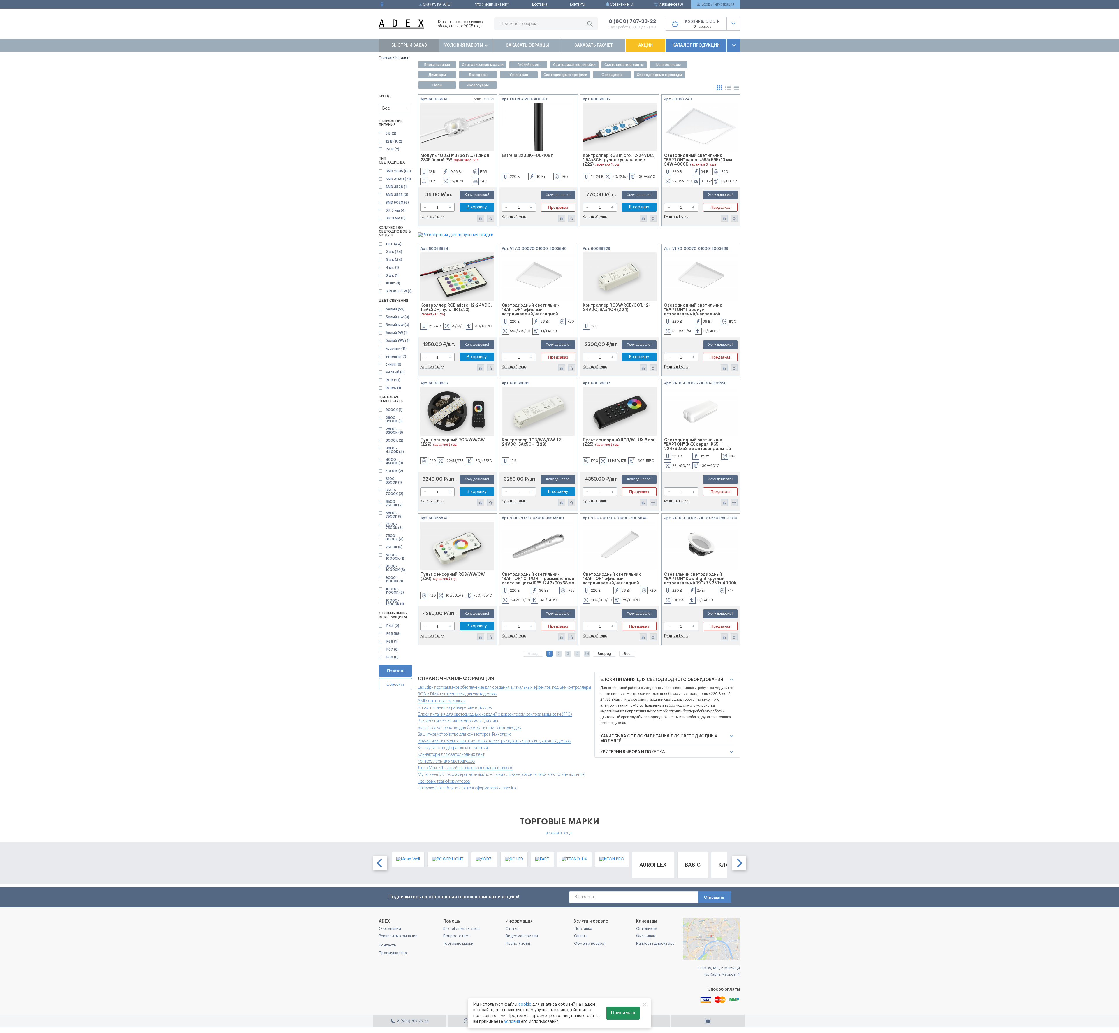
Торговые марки (458, 943)
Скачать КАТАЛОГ (437, 4)
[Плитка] (720, 87)
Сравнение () (621, 4)
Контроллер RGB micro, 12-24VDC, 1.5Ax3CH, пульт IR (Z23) (456, 307)
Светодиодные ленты (624, 64)
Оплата (580, 936)
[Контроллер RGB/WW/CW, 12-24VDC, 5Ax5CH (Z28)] (539, 411)
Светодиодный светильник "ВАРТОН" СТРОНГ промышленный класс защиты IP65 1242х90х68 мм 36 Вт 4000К (538, 581)
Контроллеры (668, 64)
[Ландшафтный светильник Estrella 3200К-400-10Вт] (539, 127)
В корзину (477, 207)
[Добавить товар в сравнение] (480, 218)
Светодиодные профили (565, 75)
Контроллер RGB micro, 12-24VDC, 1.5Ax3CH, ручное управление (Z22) (618, 160)
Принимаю (623, 1013)
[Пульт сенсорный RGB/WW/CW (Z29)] (457, 411)
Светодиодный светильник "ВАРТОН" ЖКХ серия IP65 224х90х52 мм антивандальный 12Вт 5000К (697, 446)
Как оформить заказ (462, 928)
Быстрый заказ (409, 45)
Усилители (519, 75)
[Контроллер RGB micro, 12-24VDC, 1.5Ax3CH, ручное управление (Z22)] (620, 127)
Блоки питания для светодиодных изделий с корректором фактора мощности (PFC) (495, 714)
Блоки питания (437, 64)
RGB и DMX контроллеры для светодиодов (457, 694)
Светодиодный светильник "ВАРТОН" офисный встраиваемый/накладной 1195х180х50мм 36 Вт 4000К (612, 581)
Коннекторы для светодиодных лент (451, 755)
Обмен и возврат (590, 943)
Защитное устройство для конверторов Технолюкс (464, 734)
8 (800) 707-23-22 (632, 21)
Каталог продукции (696, 45)
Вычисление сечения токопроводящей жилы (459, 721)
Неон (437, 85)
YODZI (489, 99)
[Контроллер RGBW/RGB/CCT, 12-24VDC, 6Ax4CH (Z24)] (620, 276)
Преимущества (393, 953)
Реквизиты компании (398, 936)
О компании (390, 928)
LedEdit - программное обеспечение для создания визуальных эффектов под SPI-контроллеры (504, 688)
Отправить (714, 897)
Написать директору (655, 943)
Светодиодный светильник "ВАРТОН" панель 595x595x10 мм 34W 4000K (698, 160)
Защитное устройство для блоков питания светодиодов (469, 728)
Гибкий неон (528, 64)
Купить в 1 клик (432, 216)
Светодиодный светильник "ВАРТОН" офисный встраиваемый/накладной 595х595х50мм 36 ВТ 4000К (531, 312)
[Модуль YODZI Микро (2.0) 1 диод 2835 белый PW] (457, 127)
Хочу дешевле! (477, 195)
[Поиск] (590, 23)
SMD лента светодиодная (441, 701)
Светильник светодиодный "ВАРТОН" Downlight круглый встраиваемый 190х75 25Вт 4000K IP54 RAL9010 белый (700, 581)
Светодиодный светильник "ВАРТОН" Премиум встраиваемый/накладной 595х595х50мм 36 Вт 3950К (693, 312)
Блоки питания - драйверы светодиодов (455, 708)
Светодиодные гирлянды (659, 75)
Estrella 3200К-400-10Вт (527, 156)
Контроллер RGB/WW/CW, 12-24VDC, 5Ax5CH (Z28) (532, 442)
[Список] (728, 87)
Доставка (539, 4)
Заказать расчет (593, 45)
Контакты (577, 4)
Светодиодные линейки (574, 64)
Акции (645, 45)
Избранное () (670, 4)
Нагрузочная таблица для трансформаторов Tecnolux (467, 788)
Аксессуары (478, 85)
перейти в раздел (559, 833)
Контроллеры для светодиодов (446, 761)
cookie (524, 1004)
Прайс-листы (518, 943)
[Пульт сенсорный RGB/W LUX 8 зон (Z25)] (620, 411)
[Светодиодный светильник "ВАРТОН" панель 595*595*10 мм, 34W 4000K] (701, 127)
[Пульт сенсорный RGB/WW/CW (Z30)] (457, 546)
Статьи (512, 928)
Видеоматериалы (522, 936)
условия (512, 1022)
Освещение (612, 75)
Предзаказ (558, 207)
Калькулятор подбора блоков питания (453, 748)
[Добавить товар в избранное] (490, 218)
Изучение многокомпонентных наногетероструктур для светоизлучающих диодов (494, 741)
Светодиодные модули (483, 64)
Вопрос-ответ (456, 936)
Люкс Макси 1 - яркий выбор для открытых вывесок (465, 768)
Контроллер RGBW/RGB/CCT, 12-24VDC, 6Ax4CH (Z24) (616, 307)
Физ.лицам (646, 936)
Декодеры (478, 75)
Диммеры (437, 75)
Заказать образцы (527, 45)
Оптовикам (646, 928)
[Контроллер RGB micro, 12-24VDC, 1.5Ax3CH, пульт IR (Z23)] (457, 276)
